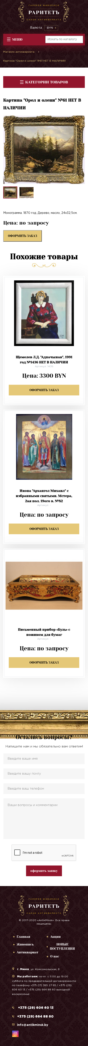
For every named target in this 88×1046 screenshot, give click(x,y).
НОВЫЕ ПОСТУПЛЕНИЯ (62, 946)
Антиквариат (27, 952)
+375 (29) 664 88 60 (35, 1016)
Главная (23, 937)
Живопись (25, 944)
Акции (55, 937)
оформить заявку (44, 871)
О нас (54, 956)
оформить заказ (22, 236)
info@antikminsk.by (32, 1025)
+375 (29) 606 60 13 (35, 1007)
